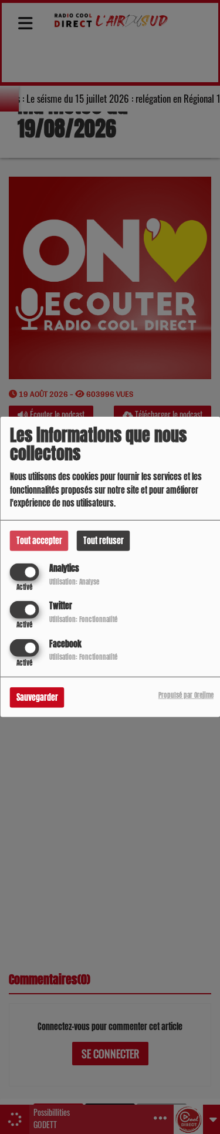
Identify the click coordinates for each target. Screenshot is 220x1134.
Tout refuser (103, 541)
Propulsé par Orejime (186, 695)
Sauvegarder (37, 697)
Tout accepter (39, 541)
